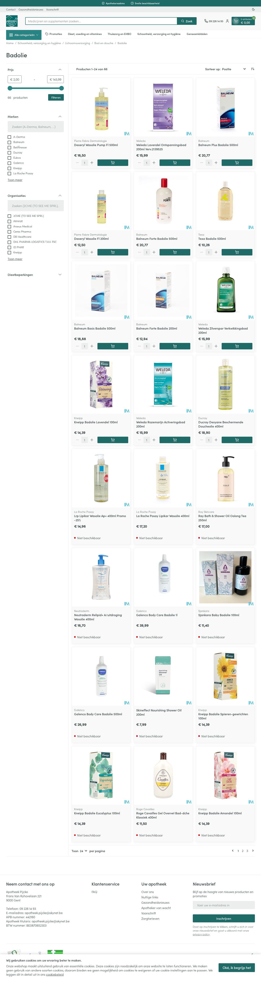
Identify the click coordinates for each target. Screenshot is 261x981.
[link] (233, 850)
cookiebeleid (55, 974)
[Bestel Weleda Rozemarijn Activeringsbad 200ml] (175, 440)
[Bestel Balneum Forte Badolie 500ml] (175, 252)
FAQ (94, 892)
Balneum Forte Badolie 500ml (156, 238)
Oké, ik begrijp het (237, 967)
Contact (10, 9)
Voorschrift (52, 9)
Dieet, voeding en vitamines (85, 34)
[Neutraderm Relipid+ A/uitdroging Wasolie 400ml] (101, 577)
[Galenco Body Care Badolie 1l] (163, 577)
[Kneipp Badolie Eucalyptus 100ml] (101, 775)
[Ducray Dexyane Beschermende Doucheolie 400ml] (225, 384)
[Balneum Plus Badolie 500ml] (225, 107)
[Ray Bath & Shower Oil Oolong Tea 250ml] (225, 478)
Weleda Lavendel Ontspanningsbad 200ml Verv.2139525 (161, 147)
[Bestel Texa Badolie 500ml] (237, 252)
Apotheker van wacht (156, 908)
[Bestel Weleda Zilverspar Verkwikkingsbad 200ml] (237, 346)
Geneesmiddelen (197, 34)
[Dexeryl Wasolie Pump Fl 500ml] (101, 107)
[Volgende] (252, 850)
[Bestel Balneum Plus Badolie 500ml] (237, 162)
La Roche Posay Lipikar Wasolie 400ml (162, 516)
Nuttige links (149, 897)
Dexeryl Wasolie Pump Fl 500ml (96, 145)
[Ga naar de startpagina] (12, 21)
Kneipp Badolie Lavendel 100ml (96, 422)
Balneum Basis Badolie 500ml (94, 328)
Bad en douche (103, 43)
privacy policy (201, 934)
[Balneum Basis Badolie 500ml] (101, 290)
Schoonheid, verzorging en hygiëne (159, 34)
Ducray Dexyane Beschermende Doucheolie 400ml (220, 424)
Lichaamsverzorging (77, 43)
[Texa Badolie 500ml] (225, 201)
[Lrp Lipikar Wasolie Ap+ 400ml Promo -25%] (101, 478)
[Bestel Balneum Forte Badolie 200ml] (175, 346)
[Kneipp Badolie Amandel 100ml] (225, 775)
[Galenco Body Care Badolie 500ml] (101, 676)
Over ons (147, 892)
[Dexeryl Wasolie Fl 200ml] (101, 201)
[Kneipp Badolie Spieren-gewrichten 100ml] (225, 676)
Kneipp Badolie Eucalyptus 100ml (97, 813)
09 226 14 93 (27, 908)
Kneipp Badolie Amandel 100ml (220, 813)
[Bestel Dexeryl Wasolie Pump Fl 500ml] (112, 162)
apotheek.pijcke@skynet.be (44, 913)
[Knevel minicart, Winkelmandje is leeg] (235, 21)
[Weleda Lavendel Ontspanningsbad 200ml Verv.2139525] (163, 107)
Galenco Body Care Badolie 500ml (98, 714)
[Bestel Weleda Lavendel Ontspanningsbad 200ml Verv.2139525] (175, 162)
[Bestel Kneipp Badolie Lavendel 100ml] (112, 440)
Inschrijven (223, 918)
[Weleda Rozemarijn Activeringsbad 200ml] (163, 384)
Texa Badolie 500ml (212, 238)
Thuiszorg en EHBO (119, 34)
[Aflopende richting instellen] (252, 69)
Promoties (55, 34)
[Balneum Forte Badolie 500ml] (163, 201)
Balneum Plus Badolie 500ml (218, 145)
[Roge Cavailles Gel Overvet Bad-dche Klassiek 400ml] (163, 775)
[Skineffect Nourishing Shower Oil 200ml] (163, 676)
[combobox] (101, 21)
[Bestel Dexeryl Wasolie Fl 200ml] (112, 252)
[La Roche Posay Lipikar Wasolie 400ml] (163, 478)
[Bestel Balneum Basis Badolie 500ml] (112, 346)
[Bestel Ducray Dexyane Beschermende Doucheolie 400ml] (237, 440)
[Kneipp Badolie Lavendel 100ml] (101, 384)
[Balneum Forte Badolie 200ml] (163, 290)
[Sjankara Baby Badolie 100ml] (225, 577)
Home (10, 43)
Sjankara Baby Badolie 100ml (218, 615)
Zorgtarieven (150, 918)
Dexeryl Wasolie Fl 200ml (91, 238)
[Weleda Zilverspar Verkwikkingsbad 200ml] (225, 290)
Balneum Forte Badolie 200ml (156, 328)
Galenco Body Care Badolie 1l (157, 615)
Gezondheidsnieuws (31, 9)
